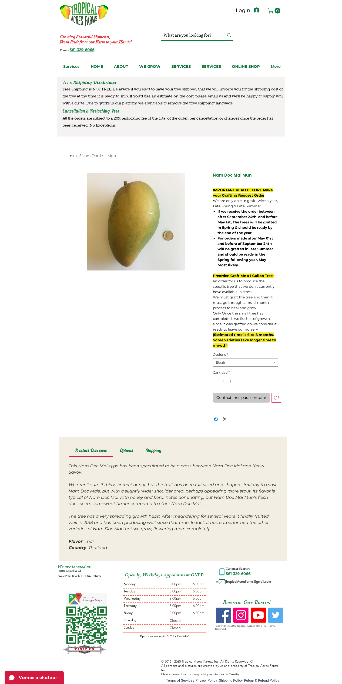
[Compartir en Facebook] (216, 419)
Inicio (74, 156)
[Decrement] (216, 381)
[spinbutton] (223, 381)
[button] (275, 11)
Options (220, 355)
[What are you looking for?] (229, 35)
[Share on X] (225, 419)
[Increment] (231, 381)
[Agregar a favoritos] (276, 398)
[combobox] (245, 363)
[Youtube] (258, 615)
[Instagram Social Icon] (240, 615)
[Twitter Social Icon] (275, 615)
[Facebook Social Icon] (223, 615)
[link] (91, 450)
